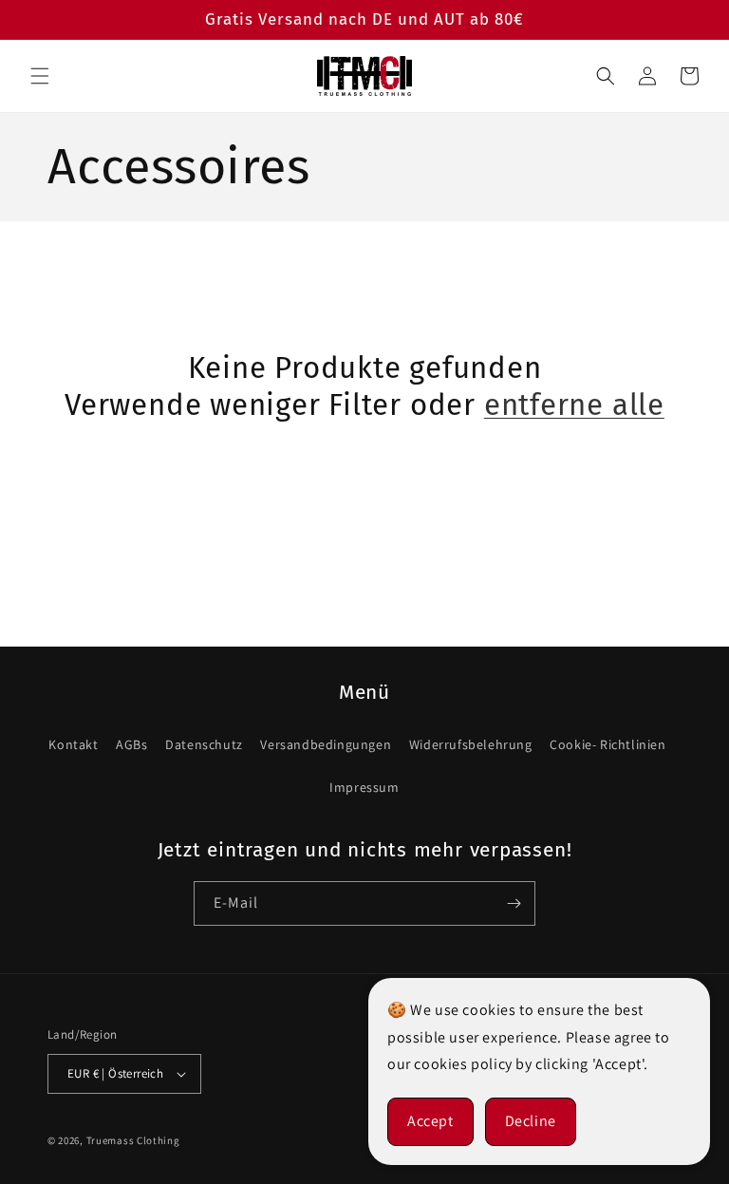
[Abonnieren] (513, 903)
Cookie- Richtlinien (607, 744)
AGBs (131, 744)
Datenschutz (204, 744)
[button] (40, 76)
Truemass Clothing (133, 1140)
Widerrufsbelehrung (471, 744)
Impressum (364, 787)
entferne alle (574, 405)
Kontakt (73, 744)
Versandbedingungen (325, 744)
